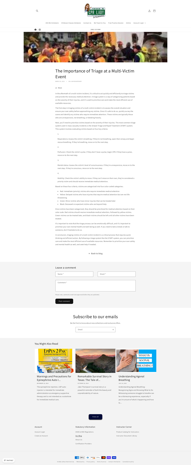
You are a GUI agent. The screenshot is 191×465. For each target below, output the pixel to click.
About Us (78, 440)
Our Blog (78, 436)
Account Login (40, 432)
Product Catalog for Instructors (127, 432)
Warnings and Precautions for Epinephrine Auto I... (54, 378)
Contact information (114, 461)
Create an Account (41, 436)
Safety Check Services (68, 461)
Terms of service (101, 461)
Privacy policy (91, 461)
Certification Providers (83, 444)
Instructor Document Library (126, 436)
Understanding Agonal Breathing (131, 378)
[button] (37, 10)
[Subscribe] (112, 329)
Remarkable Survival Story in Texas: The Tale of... (95, 378)
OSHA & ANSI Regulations (84, 432)
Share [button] (60, 88)
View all (95, 417)
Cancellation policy (128, 461)
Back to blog (96, 253)
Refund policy (80, 461)
